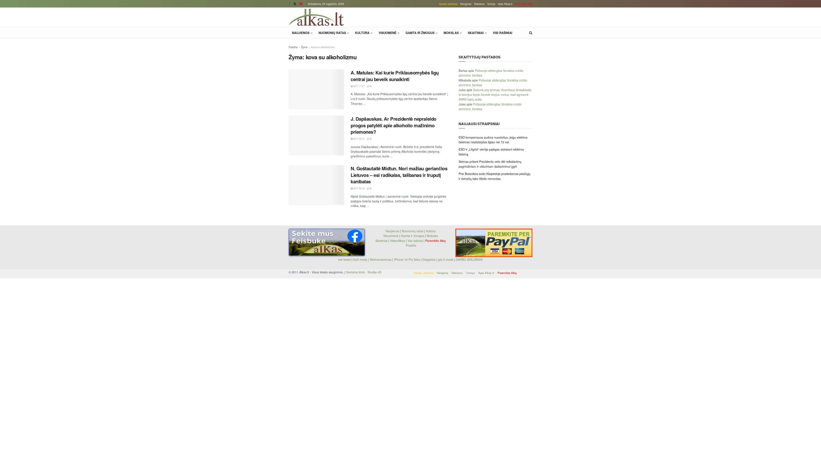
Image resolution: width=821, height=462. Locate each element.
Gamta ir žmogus (420, 33)
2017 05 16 (359, 188)
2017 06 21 (359, 138)
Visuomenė (387, 33)
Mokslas (451, 33)
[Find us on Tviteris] (294, 4)
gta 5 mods (446, 259)
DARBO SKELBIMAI (469, 259)
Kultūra (362, 33)
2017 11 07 (359, 86)
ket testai (344, 259)
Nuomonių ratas (332, 33)
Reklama (479, 4)
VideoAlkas (397, 240)
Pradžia (293, 47)
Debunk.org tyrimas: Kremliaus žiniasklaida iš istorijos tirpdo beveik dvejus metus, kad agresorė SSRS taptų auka (495, 95)
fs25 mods (360, 259)
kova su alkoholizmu (323, 47)
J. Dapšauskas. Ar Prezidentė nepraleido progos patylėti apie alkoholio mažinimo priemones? (393, 125)
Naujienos (300, 33)
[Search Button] (530, 32)
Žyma (304, 47)
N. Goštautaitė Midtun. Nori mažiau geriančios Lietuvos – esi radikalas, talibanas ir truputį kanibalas (399, 175)
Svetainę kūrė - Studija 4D (363, 272)
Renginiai (465, 4)
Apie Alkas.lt (505, 4)
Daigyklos (429, 259)
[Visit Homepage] (316, 17)
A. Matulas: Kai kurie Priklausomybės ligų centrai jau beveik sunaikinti (395, 76)
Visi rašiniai (502, 33)
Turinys (491, 4)
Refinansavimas (380, 259)
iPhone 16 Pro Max (407, 259)
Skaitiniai (476, 33)
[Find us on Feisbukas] (289, 4)
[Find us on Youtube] (300, 4)
